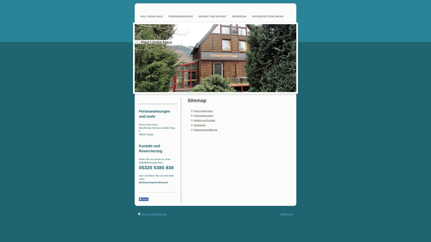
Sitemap (162, 214)
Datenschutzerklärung (205, 129)
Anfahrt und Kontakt (204, 120)
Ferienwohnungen (203, 115)
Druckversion (148, 214)
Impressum (200, 125)
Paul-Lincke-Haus (203, 111)
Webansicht (286, 214)
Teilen (145, 199)
